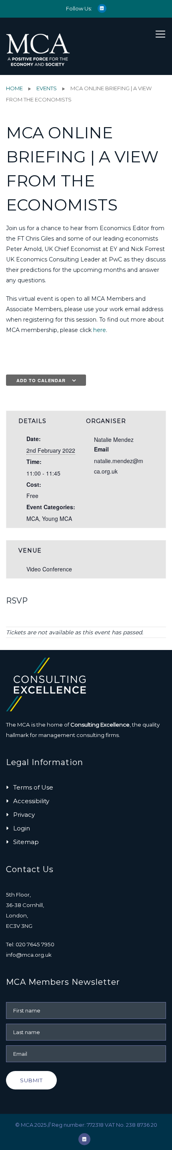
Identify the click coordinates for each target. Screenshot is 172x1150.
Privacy (24, 814)
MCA (32, 518)
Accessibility (31, 801)
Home (14, 88)
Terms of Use (33, 787)
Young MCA (57, 518)
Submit (31, 1080)
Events (46, 88)
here (99, 330)
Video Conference (49, 569)
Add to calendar (41, 380)
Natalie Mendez (114, 439)
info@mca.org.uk (29, 955)
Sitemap (26, 842)
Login (21, 828)
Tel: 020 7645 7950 (30, 944)
